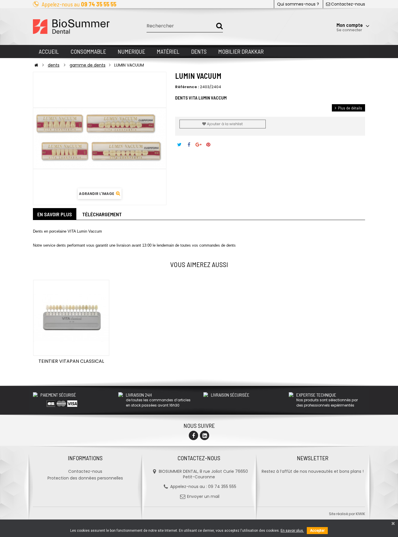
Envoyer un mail (203, 496)
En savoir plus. (292, 531)
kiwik (360, 513)
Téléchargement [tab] (102, 214)
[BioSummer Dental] (71, 26)
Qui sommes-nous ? (298, 4)
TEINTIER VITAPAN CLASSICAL (71, 361)
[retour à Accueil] (36, 65)
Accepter (317, 531)
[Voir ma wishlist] (334, 11)
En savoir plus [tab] (54, 214)
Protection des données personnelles (85, 478)
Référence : (187, 87)
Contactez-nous (348, 4)
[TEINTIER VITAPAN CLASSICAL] (71, 318)
